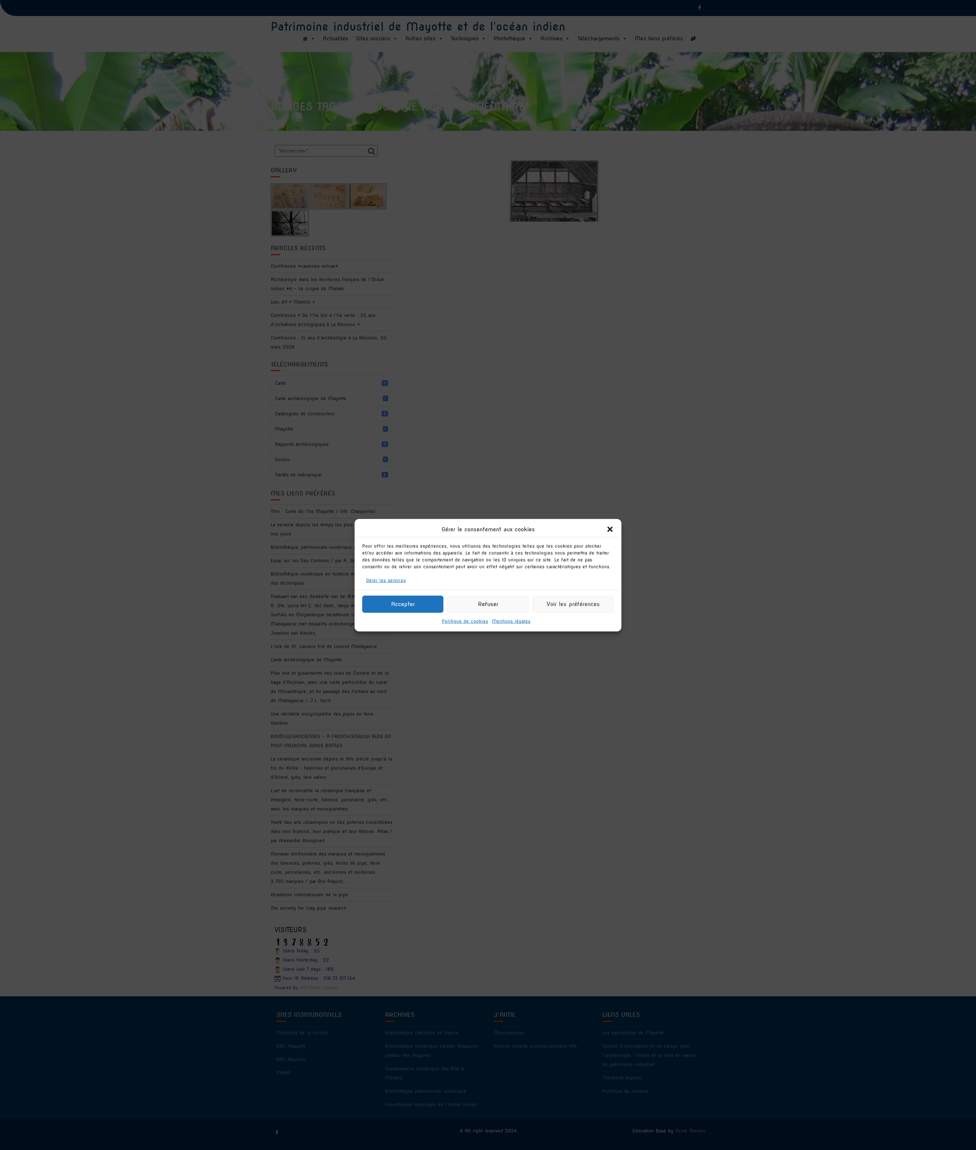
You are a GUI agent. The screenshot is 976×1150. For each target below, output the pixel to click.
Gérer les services (386, 580)
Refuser (488, 604)
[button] (610, 529)
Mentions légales (511, 621)
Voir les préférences (573, 604)
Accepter (403, 604)
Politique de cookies (465, 621)
